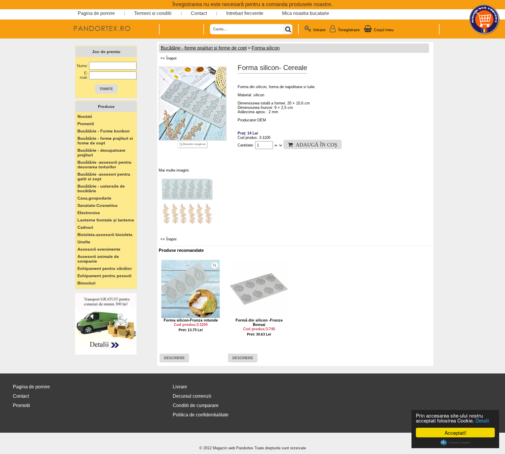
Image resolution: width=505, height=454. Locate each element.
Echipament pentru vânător (104, 268)
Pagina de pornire (96, 13)
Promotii (85, 123)
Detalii (482, 420)
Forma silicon (266, 48)
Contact (199, 13)
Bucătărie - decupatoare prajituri (101, 152)
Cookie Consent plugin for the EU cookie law (455, 442)
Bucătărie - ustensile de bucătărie (101, 188)
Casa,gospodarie (94, 198)
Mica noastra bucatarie (305, 13)
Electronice (88, 212)
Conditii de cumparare (196, 405)
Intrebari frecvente (244, 13)
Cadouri (85, 227)
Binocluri (86, 283)
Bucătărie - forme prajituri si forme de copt (105, 140)
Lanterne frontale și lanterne (105, 220)
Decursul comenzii (192, 396)
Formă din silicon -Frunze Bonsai (259, 322)
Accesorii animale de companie (98, 258)
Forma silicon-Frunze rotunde (191, 320)
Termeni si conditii (153, 13)
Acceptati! (455, 432)
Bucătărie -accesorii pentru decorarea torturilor (104, 164)
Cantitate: (246, 145)
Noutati (84, 116)
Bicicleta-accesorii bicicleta (104, 234)
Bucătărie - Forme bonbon (103, 131)
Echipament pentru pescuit (104, 275)
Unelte (83, 242)
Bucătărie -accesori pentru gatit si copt (103, 176)
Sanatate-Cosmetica (97, 205)
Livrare (180, 386)
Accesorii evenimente (98, 249)
